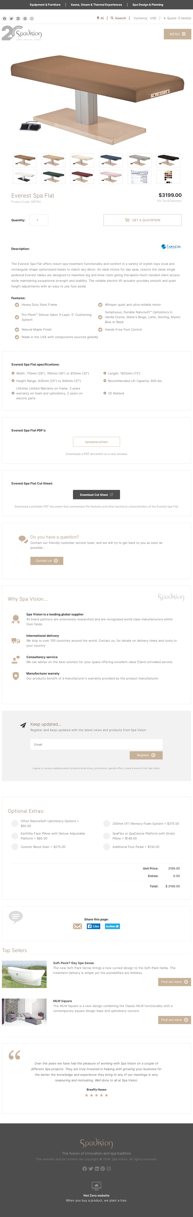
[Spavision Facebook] (4, 18)
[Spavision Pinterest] (25, 18)
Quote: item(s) (179, 18)
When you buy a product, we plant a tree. (96, 1198)
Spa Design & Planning (148, 4)
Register (143, 755)
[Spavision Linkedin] (18, 18)
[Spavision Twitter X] (11, 18)
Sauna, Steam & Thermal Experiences (96, 4)
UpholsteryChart (96, 442)
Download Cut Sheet (94, 494)
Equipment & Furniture (45, 4)
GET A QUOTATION (146, 220)
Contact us (44, 560)
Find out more (172, 982)
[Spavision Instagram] (32, 18)
